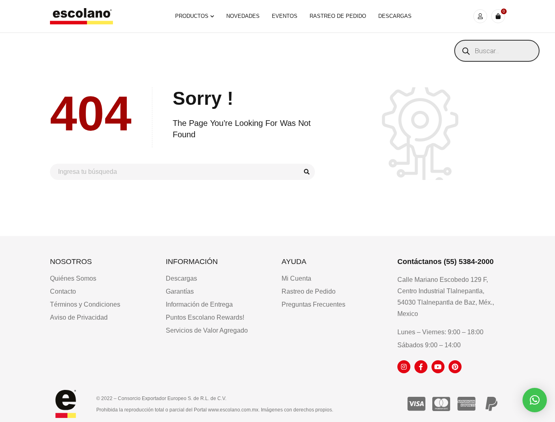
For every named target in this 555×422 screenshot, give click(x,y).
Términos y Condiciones (85, 304)
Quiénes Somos (73, 278)
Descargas (181, 278)
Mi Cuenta (296, 278)
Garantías (180, 291)
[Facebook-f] (420, 366)
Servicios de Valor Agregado (207, 330)
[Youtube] (437, 366)
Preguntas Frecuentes (313, 304)
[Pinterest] (455, 366)
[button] (534, 400)
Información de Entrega (199, 304)
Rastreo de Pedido (309, 291)
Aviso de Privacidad (79, 317)
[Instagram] (403, 366)
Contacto (63, 291)
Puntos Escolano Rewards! (205, 317)
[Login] (480, 16)
